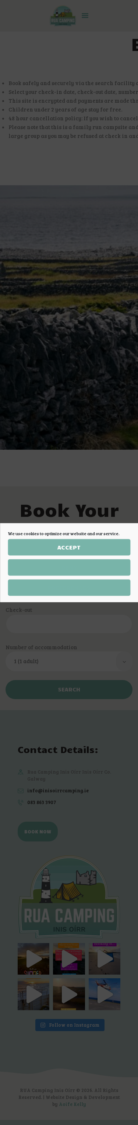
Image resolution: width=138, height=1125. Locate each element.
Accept (69, 547)
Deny (69, 567)
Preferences (69, 587)
